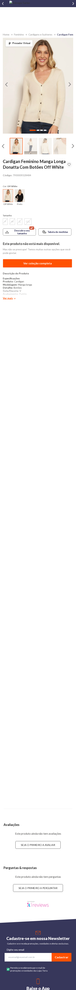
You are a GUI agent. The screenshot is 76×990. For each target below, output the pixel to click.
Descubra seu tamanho (22, 232)
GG (28, 221)
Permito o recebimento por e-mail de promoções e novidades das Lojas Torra (29, 969)
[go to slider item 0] (16, 146)
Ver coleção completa (37, 263)
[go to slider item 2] (45, 146)
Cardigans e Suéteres (40, 34)
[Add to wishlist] (69, 165)
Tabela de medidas (58, 232)
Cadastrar (61, 957)
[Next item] (73, 3)
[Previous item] (3, 3)
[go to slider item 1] (30, 146)
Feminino (19, 34)
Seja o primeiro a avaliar (38, 844)
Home (6, 34)
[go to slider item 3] (59, 146)
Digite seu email (15, 949)
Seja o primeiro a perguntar (38, 888)
